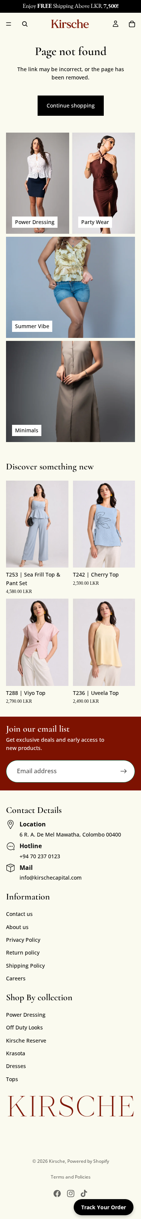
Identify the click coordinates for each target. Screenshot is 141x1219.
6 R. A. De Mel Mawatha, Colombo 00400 (70, 834)
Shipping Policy (25, 965)
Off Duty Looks (24, 1027)
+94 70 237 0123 (40, 856)
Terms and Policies (71, 1177)
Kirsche (57, 1161)
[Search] (25, 24)
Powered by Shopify (88, 1161)
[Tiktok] (83, 1193)
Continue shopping (71, 105)
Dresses (16, 1066)
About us (17, 927)
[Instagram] (70, 1193)
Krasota (15, 1053)
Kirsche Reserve (26, 1040)
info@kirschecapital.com (51, 877)
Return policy (22, 952)
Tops (12, 1079)
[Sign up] (124, 771)
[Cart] (132, 24)
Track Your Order (103, 1207)
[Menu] (8, 24)
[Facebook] (57, 1193)
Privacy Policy (23, 939)
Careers (16, 978)
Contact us (19, 913)
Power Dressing (25, 1014)
